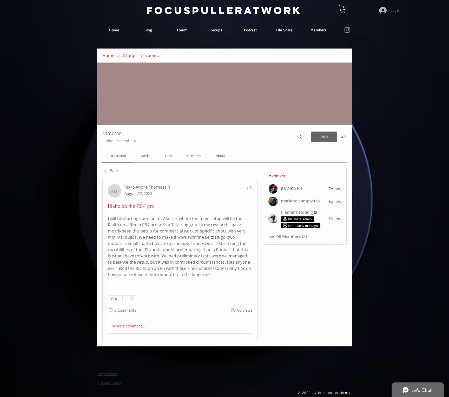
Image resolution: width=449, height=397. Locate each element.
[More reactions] (129, 298)
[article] (180, 260)
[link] (343, 9)
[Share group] (343, 136)
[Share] (249, 187)
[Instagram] (347, 30)
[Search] (299, 137)
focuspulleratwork (224, 10)
